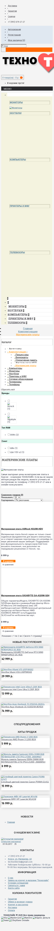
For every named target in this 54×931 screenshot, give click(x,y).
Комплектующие (28, 331)
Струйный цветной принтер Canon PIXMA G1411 (25, 782)
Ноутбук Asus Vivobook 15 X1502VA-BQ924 (22, 706)
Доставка (12, 907)
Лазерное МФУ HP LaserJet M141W (18, 799)
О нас (10, 878)
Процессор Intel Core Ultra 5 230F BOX (20, 689)
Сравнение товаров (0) (12, 495)
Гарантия (12, 899)
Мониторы (16, 102)
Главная (28, 328)
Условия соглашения (18, 883)
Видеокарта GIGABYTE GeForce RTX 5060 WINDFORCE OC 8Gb (22, 653)
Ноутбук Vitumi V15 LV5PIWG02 (16, 672)
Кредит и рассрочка (18, 904)
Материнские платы (27, 334)
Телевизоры (17, 252)
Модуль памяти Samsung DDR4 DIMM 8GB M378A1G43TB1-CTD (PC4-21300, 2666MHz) (23, 760)
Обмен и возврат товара (20, 902)
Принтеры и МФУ (19, 206)
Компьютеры (18, 159)
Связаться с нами (16, 885)
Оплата (11, 910)
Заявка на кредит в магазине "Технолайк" (28, 880)
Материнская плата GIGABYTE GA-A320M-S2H (25, 595)
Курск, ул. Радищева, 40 (20, 859)
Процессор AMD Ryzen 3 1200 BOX (18, 739)
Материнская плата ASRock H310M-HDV (22, 529)
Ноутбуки (15, 113)
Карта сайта (14, 888)
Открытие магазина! (11, 841)
